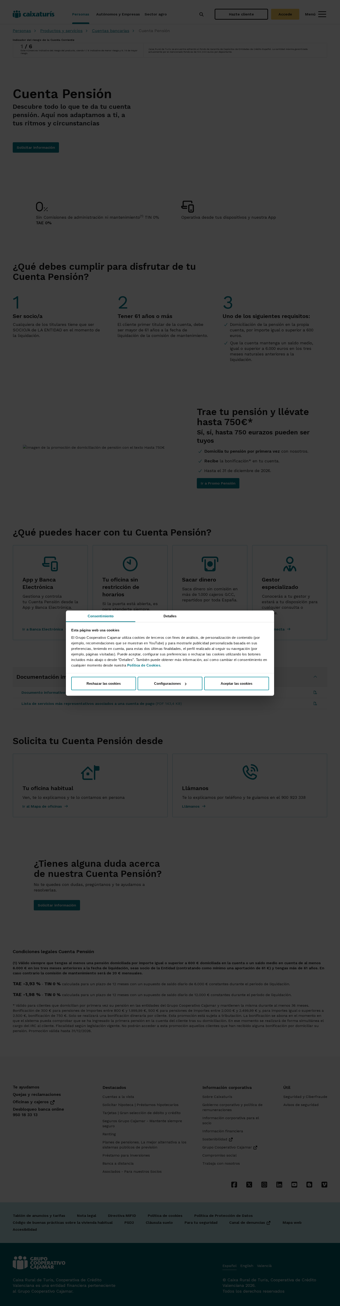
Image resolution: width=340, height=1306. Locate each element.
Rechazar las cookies (104, 683)
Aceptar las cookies (236, 683)
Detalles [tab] (170, 616)
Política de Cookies (144, 665)
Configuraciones (167, 683)
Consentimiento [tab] (101, 616)
